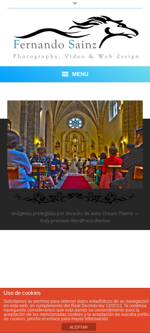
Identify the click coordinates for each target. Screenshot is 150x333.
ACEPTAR (79, 327)
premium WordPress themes (80, 221)
